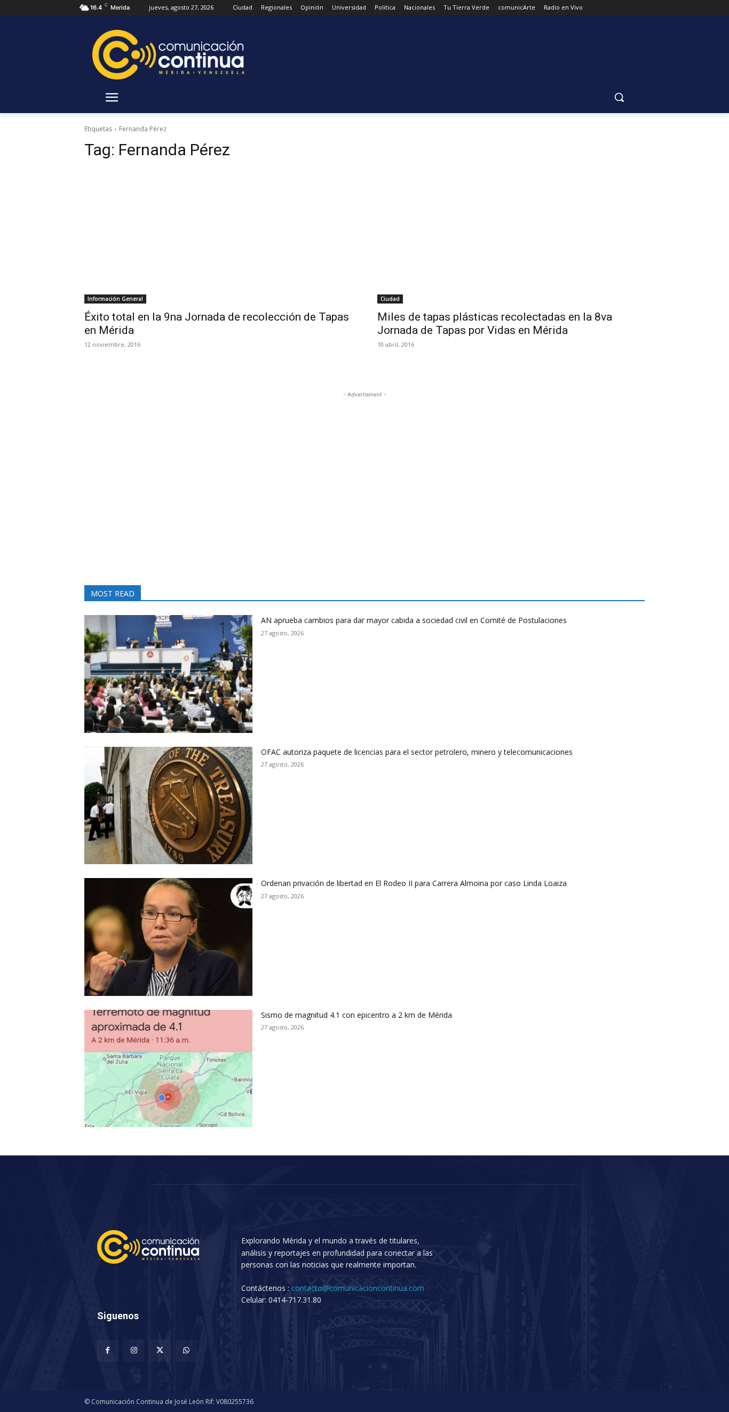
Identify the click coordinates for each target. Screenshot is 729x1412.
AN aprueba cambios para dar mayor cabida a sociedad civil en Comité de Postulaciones (414, 620)
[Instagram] (133, 1350)
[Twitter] (159, 1350)
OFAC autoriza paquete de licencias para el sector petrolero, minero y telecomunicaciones (417, 752)
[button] (619, 97)
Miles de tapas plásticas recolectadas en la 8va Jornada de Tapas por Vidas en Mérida (494, 323)
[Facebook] (107, 1350)
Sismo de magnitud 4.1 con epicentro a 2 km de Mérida (356, 1015)
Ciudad (390, 298)
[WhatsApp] (186, 1350)
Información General (115, 298)
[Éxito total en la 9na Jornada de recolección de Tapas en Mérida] (218, 237)
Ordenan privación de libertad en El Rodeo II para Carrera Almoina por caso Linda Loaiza (414, 883)
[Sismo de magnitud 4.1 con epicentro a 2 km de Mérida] (168, 1069)
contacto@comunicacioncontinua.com (357, 1288)
